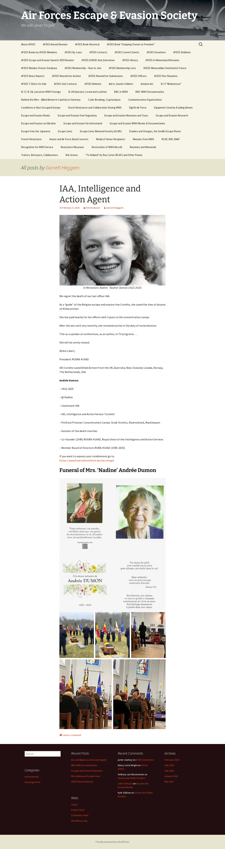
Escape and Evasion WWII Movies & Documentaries (137, 123)
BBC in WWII (121, 91)
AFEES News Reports (32, 76)
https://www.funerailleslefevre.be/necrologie (86, 460)
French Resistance (31, 139)
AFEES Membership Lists (122, 68)
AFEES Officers (138, 76)
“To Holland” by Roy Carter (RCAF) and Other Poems (113, 155)
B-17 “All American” (171, 84)
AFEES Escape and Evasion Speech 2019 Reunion (47, 60)
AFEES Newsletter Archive (66, 76)
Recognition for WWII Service (37, 147)
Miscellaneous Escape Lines (85, 776)
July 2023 (169, 765)
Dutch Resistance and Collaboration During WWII (94, 107)
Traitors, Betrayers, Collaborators (39, 155)
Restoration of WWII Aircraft (107, 147)
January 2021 (171, 776)
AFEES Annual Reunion (55, 44)
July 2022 (169, 770)
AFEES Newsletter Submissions (105, 76)
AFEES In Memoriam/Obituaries (162, 60)
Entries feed (77, 809)
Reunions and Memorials (143, 147)
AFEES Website (93, 84)
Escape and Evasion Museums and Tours (126, 115)
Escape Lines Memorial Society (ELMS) (101, 131)
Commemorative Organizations (145, 99)
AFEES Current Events (127, 52)
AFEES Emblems (182, 52)
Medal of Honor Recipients (110, 139)
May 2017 (169, 781)
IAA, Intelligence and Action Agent (89, 759)
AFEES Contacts (98, 52)
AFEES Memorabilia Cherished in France (164, 68)
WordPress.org (79, 820)
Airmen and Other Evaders (131, 778)
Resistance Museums (72, 147)
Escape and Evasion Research (172, 115)
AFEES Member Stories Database (39, 68)
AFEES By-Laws (73, 52)
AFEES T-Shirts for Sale (33, 84)
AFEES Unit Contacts (65, 84)
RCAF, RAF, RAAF (171, 139)
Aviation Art (147, 84)
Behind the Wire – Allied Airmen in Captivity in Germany (51, 99)
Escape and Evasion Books (35, 115)
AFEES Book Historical (87, 44)
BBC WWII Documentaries (149, 91)
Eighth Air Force (137, 107)
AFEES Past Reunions (166, 76)
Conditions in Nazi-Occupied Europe (40, 107)
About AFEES (28, 44)
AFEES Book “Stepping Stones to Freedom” (131, 44)
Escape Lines (65, 131)
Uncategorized (32, 782)
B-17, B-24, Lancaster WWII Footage (41, 91)
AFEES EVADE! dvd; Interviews (98, 60)
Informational (93, 207)
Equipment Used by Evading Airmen (173, 107)
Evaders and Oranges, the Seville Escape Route (155, 131)
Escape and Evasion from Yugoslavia (77, 115)
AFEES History (130, 60)
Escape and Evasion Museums (86, 770)
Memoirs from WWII (143, 139)
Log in (74, 804)
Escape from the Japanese (35, 131)
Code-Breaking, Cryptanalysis (104, 99)
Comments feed (79, 815)
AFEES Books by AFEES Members (39, 52)
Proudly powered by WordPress (112, 841)
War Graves (72, 155)
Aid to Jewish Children (121, 84)
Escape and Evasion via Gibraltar (38, 123)
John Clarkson (125, 783)
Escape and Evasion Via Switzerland (82, 123)
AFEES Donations (156, 52)
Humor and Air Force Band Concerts (68, 139)
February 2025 (171, 759)
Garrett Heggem (62, 167)
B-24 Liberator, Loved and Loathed (87, 91)
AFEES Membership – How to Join (83, 68)
